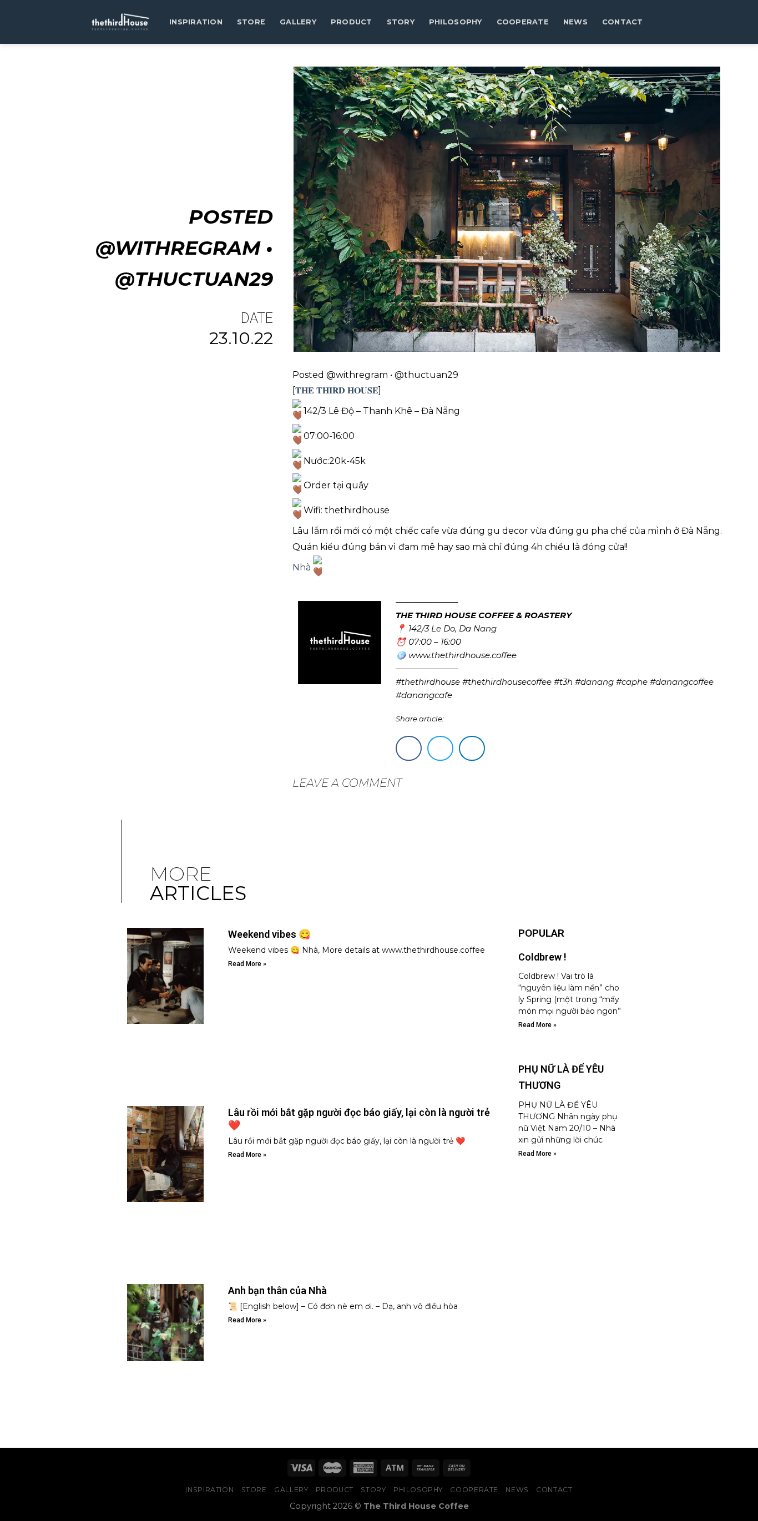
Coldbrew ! (542, 957)
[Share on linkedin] (472, 748)
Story (401, 22)
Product (351, 22)
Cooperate (523, 22)
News (575, 22)
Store (251, 22)
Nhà (302, 567)
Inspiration (196, 22)
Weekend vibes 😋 (269, 934)
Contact (622, 22)
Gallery (298, 22)
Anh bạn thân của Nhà (277, 1290)
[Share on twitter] (440, 748)
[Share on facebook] (409, 748)
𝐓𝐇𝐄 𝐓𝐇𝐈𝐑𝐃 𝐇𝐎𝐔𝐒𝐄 (336, 390)
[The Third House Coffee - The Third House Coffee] (120, 22)
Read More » (247, 964)
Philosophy (455, 22)
